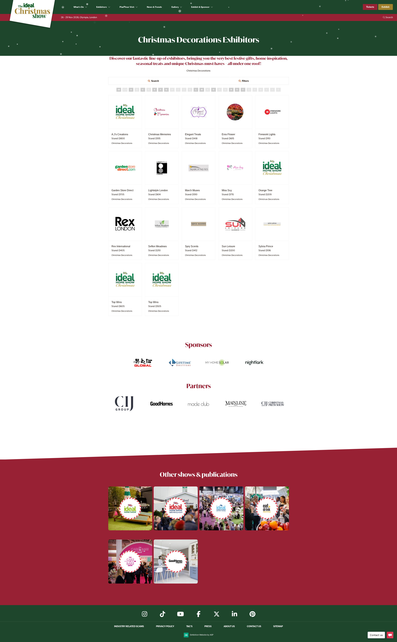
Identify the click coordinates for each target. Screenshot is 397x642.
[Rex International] (125, 224)
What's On (79, 7)
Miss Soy (227, 190)
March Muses (192, 190)
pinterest (252, 614)
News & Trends (154, 7)
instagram (144, 614)
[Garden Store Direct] (125, 168)
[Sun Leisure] (235, 224)
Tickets (370, 6)
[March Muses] (198, 168)
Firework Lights (267, 134)
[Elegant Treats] (198, 112)
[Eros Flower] (235, 112)
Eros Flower (228, 134)
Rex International (121, 246)
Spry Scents (191, 246)
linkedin (234, 614)
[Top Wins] (125, 279)
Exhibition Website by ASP (201, 635)
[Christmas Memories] (161, 112)
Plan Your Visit (127, 7)
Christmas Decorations (122, 143)
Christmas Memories (159, 134)
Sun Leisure (228, 246)
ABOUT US (229, 626)
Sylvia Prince (266, 246)
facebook (198, 614)
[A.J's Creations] (125, 112)
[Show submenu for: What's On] (86, 7)
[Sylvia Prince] (272, 224)
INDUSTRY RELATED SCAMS (129, 626)
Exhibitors (101, 7)
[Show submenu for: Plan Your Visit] (137, 7)
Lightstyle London (158, 190)
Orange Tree (265, 190)
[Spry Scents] (198, 224)
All (119, 90)
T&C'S (189, 626)
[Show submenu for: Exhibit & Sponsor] (212, 7)
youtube (180, 614)
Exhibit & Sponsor (200, 7)
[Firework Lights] (272, 112)
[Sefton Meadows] (161, 224)
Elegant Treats (193, 134)
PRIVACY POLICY (165, 626)
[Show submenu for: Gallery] (181, 7)
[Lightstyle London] (161, 168)
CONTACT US (254, 626)
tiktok (162, 614)
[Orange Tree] (272, 168)
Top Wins (117, 302)
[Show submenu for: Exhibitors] (109, 7)
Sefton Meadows (157, 246)
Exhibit (385, 6)
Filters (245, 80)
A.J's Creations (120, 134)
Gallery (175, 7)
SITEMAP (278, 626)
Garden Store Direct (122, 190)
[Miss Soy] (235, 168)
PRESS (208, 626)
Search (155, 80)
